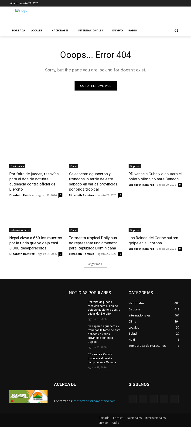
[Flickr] (154, 399)
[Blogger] (133, 399)
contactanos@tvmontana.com (94, 401)
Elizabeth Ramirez (22, 195)
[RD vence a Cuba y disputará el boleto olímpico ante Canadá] (155, 155)
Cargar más (94, 264)
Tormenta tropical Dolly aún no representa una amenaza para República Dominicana (93, 242)
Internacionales (20, 230)
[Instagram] (164, 399)
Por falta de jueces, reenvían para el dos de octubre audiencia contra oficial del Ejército (34, 181)
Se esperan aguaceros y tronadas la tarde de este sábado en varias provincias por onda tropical (93, 181)
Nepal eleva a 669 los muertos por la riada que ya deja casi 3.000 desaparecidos (35, 242)
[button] (176, 30)
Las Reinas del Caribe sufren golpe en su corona (153, 240)
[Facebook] (143, 399)
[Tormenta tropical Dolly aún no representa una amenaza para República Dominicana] (95, 219)
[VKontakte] (175, 399)
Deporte (135, 166)
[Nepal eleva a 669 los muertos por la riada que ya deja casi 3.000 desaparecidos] (35, 219)
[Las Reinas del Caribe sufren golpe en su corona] (155, 219)
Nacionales (17, 166)
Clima (73, 166)
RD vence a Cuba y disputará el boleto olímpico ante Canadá (155, 176)
